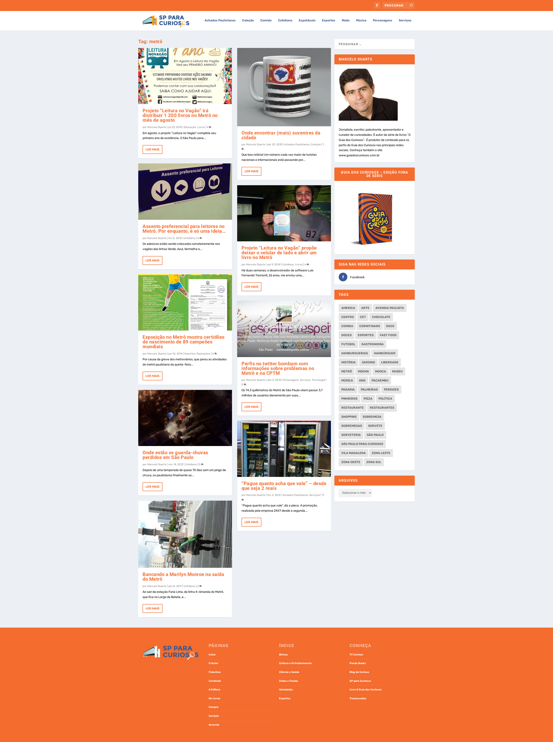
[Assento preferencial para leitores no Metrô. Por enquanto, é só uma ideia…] (185, 191)
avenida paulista (389, 308)
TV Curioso (356, 654)
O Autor (213, 663)
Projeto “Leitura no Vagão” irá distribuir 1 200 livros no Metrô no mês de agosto (180, 115)
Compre (213, 707)
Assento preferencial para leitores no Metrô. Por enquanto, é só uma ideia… (184, 229)
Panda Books (358, 663)
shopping (349, 417)
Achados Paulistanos (220, 20)
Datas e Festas (288, 680)
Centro (347, 317)
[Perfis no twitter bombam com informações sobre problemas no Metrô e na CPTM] (284, 329)
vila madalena (353, 453)
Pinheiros (349, 398)
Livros (201, 127)
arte (365, 308)
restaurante (352, 408)
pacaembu (380, 380)
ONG (362, 380)
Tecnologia (318, 379)
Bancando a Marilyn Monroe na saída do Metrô (183, 577)
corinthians (369, 326)
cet (363, 317)
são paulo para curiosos (362, 444)
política (385, 398)
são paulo (375, 435)
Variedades (286, 689)
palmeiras (369, 389)
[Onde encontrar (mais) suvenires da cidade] (284, 87)
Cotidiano (285, 20)
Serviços (405, 20)
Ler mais (152, 149)
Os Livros (214, 698)
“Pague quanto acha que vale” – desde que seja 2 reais (284, 486)
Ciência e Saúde (289, 672)
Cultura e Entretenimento (295, 663)
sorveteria (351, 435)
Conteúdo (215, 680)
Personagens (382, 20)
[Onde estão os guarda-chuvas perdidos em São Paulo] (185, 418)
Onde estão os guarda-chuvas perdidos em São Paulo (175, 455)
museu (397, 371)
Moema (363, 371)
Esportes (328, 20)
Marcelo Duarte (156, 127)
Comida (266, 20)
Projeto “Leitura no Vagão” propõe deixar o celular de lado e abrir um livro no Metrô (279, 252)
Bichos (283, 654)
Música (361, 20)
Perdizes (391, 389)
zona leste (381, 453)
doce (390, 326)
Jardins (368, 362)
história (348, 362)
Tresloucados (358, 698)
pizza (368, 398)
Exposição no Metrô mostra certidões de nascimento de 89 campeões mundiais (184, 341)
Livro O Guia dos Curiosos (366, 689)
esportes (366, 335)
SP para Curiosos (360, 680)
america (348, 308)
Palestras (215, 672)
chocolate (381, 317)
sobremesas (351, 426)
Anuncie (214, 724)
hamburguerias (354, 353)
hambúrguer (385, 353)
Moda (346, 20)
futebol (348, 344)
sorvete (375, 426)
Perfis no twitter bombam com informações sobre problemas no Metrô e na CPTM (278, 368)
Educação (190, 127)
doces (346, 335)
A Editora (214, 689)
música (347, 380)
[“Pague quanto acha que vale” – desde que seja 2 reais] (284, 449)
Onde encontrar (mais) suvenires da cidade (281, 135)
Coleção (248, 20)
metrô (346, 371)
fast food (388, 335)
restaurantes (382, 408)
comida (347, 326)
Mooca (380, 371)
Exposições (203, 353)
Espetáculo (307, 20)
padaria (348, 389)
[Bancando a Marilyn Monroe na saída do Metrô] (185, 534)
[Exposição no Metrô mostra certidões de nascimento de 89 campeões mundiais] (185, 302)
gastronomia (372, 344)
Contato (214, 715)
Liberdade (389, 362)
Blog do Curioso (359, 672)
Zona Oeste (350, 462)
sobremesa (372, 417)
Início (212, 654)
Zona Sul (373, 462)
